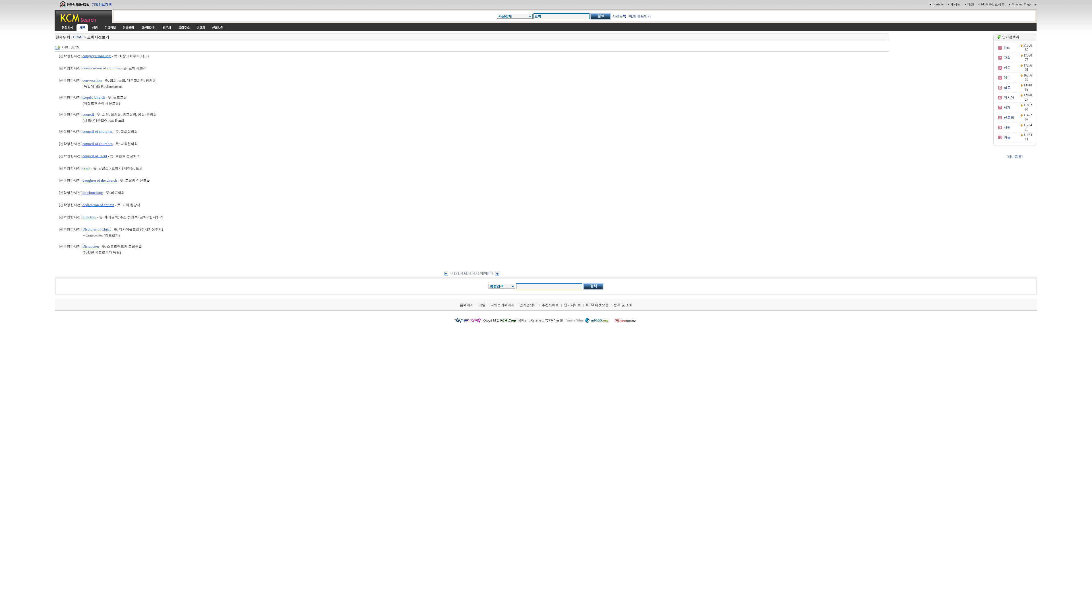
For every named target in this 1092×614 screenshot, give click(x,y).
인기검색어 (528, 305)
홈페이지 (466, 305)
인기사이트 (572, 305)
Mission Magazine (1024, 4)
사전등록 (619, 16)
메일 (970, 4)
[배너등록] (1015, 157)
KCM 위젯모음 (597, 305)
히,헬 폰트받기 (640, 16)
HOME (78, 37)
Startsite (938, 4)
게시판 (955, 4)
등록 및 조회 (623, 305)
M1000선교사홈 (993, 4)
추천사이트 (550, 305)
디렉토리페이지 (502, 305)
